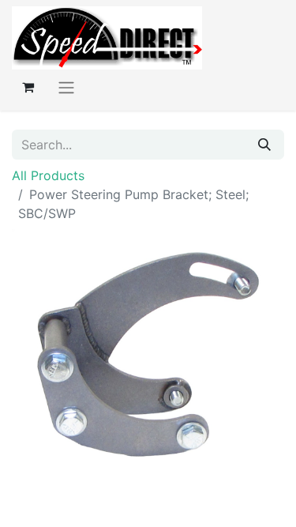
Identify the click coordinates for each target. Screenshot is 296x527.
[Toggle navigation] (66, 87)
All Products (48, 175)
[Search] (264, 145)
